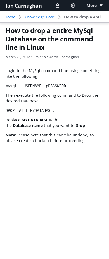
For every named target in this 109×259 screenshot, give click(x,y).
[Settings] (73, 5)
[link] (84, 17)
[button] (57, 5)
